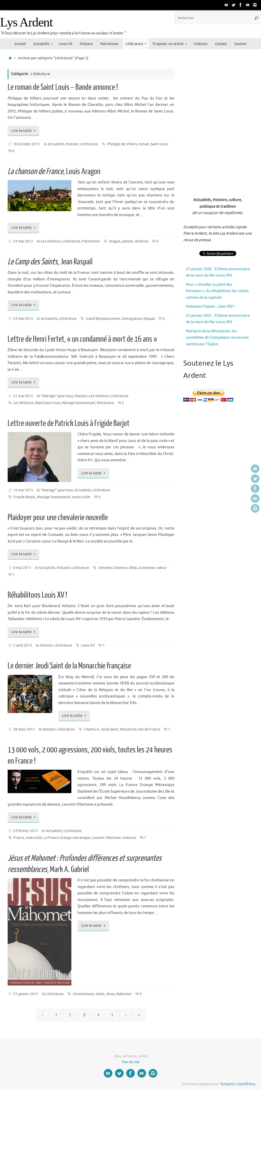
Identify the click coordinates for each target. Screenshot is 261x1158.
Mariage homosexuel (78, 403)
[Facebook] (240, 4)
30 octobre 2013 (26, 144)
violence (129, 838)
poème (127, 241)
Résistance (105, 403)
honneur (120, 568)
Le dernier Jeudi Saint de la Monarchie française (69, 665)
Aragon (114, 241)
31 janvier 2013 (25, 994)
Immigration (132, 319)
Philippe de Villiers (122, 144)
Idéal (133, 568)
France (18, 838)
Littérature (89, 144)
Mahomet (124, 994)
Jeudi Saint (109, 729)
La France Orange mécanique (67, 838)
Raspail (149, 319)
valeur (161, 568)
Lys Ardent (26, 22)
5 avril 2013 (22, 645)
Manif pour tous (47, 403)
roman (144, 144)
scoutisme (146, 568)
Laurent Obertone (106, 838)
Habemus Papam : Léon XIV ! (210, 306)
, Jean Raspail (50, 261)
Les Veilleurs (51, 241)
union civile (81, 497)
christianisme (83, 994)
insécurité (34, 838)
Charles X (91, 729)
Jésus (110, 994)
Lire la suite (21, 130)
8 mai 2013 (22, 568)
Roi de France (149, 729)
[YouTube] (226, 4)
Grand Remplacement (103, 319)
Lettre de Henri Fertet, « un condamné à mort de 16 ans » (82, 339)
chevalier (105, 568)
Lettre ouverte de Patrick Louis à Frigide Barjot (68, 423)
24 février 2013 (25, 831)
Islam (100, 994)
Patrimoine (91, 241)
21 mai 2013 (23, 396)
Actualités (56, 144)
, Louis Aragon (54, 171)
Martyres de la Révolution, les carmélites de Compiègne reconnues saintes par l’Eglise (217, 338)
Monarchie (128, 729)
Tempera (227, 1084)
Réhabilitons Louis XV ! (37, 595)
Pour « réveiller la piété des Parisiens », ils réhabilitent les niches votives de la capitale (217, 291)
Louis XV (88, 645)
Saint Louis (159, 144)
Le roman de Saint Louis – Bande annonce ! (63, 87)
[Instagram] (254, 4)
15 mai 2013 (23, 490)
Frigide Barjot (24, 497)
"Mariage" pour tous (57, 396)
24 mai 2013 (23, 241)
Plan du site (131, 1062)
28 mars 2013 (24, 729)
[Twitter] (233, 4)
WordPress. (247, 1084)
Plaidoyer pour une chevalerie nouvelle (58, 517)
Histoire (72, 144)
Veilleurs (142, 241)
